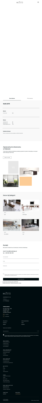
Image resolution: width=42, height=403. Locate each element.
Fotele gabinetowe (6, 361)
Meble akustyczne (6, 387)
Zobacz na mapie (7, 157)
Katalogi (5, 322)
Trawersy (4, 353)
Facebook (7, 314)
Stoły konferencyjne (6, 352)
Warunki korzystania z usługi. (16, 283)
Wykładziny (17, 392)
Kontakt (23, 324)
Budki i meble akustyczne (8, 385)
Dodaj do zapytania (15, 94)
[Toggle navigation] (38, 2)
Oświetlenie (5, 392)
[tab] (12, 98)
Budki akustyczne (6, 386)
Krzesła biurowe (5, 343)
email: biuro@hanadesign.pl (10, 251)
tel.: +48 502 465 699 (8, 253)
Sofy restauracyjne (6, 380)
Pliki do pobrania (30, 98)
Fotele (4, 368)
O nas (22, 322)
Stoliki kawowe (5, 355)
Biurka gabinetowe (6, 359)
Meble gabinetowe (6, 358)
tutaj (11, 79)
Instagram (7, 316)
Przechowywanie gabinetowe (8, 362)
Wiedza (4, 324)
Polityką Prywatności (10, 336)
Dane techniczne (12, 98)
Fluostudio (37, 400)
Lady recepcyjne (5, 346)
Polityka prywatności (6, 283)
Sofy (4, 367)
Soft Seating (5, 366)
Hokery (4, 377)
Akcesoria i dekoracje (6, 389)
